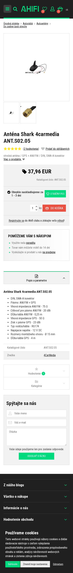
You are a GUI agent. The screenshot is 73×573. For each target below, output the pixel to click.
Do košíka (56, 208)
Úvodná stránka (11, 23)
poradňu (30, 243)
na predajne (49, 252)
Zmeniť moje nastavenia (35, 564)
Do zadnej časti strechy (15, 26)
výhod (60, 220)
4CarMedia (50, 355)
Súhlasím (12, 564)
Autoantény (42, 23)
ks (40, 208)
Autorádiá (28, 23)
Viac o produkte (13, 159)
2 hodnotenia (31, 149)
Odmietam (58, 564)
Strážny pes (57, 193)
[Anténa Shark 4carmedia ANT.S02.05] (36, 67)
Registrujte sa (16, 220)
